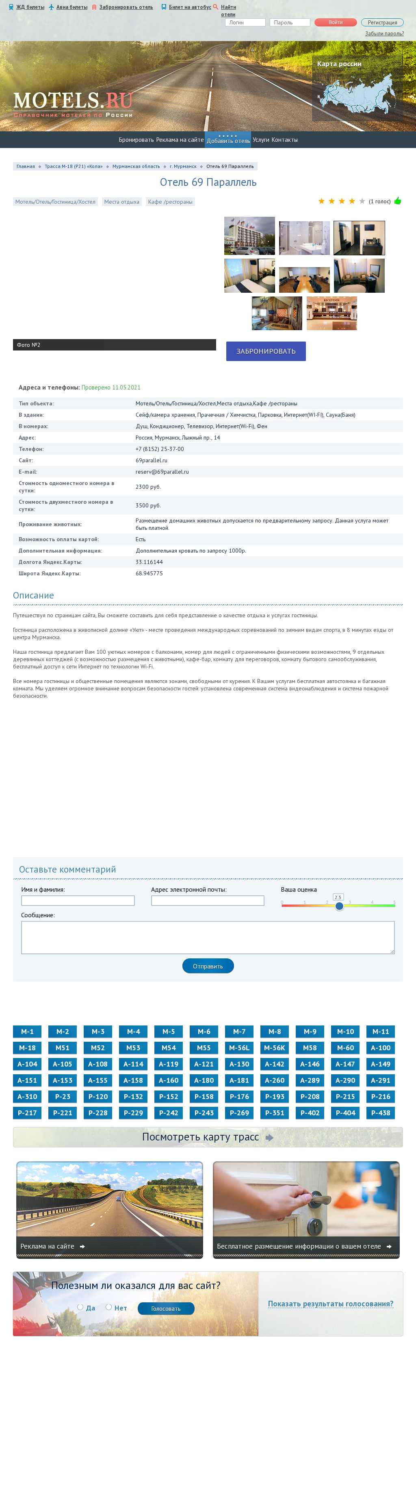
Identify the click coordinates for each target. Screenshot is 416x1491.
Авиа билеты (71, 7)
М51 (62, 1047)
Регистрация (382, 22)
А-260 (274, 1080)
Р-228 (98, 1112)
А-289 (310, 1080)
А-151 (27, 1080)
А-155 (98, 1080)
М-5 (168, 1031)
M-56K (274, 1047)
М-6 (204, 1031)
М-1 (27, 1031)
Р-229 (133, 1112)
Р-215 (345, 1096)
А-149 (380, 1064)
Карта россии (339, 63)
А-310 (27, 1096)
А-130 (239, 1064)
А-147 (345, 1064)
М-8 (275, 1031)
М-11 (381, 1031)
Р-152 (168, 1096)
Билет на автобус (190, 7)
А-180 (204, 1080)
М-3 (98, 1031)
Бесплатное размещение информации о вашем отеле (300, 1246)
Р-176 (239, 1096)
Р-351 (274, 1112)
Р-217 (27, 1112)
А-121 (204, 1064)
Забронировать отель (126, 7)
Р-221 (62, 1112)
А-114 (133, 1064)
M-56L (239, 1047)
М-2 (62, 1031)
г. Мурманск (183, 166)
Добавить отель (228, 141)
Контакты (285, 140)
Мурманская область (136, 166)
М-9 (310, 1031)
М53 (133, 1047)
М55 (204, 1047)
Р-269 (239, 1112)
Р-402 (310, 1112)
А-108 (98, 1064)
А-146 (310, 1064)
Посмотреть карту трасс (200, 1136)
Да (90, 1308)
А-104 (27, 1064)
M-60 (345, 1047)
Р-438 (380, 1112)
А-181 (239, 1080)
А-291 (380, 1080)
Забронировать (266, 351)
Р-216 (380, 1096)
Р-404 (345, 1112)
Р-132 (133, 1096)
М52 (98, 1047)
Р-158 (204, 1096)
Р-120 (98, 1096)
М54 (169, 1047)
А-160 (168, 1080)
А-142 (274, 1064)
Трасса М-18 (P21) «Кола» (74, 166)
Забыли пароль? (384, 33)
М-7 (239, 1031)
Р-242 (168, 1112)
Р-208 (310, 1096)
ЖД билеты (30, 7)
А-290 (345, 1080)
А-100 (380, 1047)
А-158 (133, 1080)
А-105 (62, 1064)
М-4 (133, 1031)
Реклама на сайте (180, 140)
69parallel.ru (151, 460)
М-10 (345, 1031)
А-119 (168, 1064)
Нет (121, 1308)
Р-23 (62, 1096)
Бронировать (136, 140)
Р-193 (274, 1096)
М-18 (27, 1047)
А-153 (62, 1080)
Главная (26, 166)
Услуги (261, 140)
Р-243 (204, 1112)
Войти (336, 22)
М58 (310, 1047)
